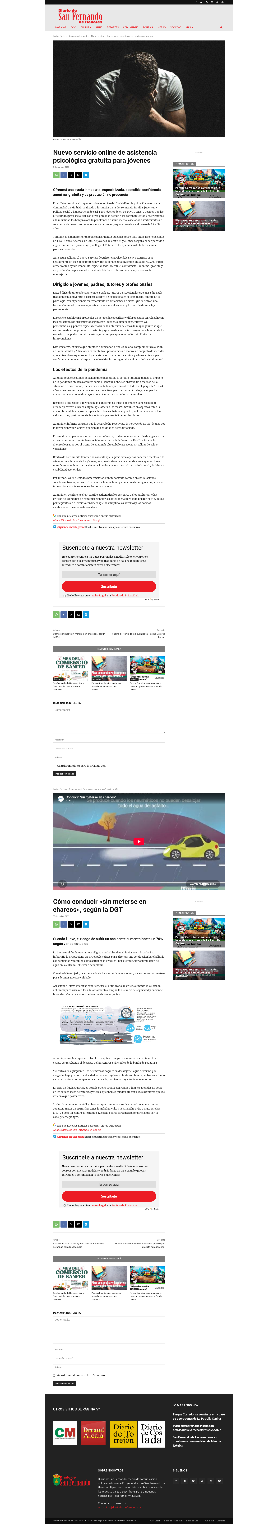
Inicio (55, 36)
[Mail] (201, 2)
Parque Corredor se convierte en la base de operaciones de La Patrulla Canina (146, 686)
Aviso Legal (99, 595)
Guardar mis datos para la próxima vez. (81, 765)
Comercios (58, 679)
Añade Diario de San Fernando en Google (77, 520)
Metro (162, 27)
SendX (156, 599)
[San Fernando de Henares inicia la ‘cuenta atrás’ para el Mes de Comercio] (70, 668)
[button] (221, 27)
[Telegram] (206, 2)
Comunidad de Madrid (79, 36)
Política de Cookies (193, 1520)
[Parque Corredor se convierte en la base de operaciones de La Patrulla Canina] (147, 668)
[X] (211, 2)
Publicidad (209, 1520)
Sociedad (175, 27)
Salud (98, 27)
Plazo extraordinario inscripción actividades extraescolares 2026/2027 (106, 686)
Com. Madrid (131, 27)
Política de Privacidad (124, 595)
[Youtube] (222, 2)
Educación (97, 679)
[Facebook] (196, 2)
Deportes (113, 27)
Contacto (221, 1520)
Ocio (73, 27)
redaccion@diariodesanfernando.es (119, 1507)
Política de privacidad (172, 1520)
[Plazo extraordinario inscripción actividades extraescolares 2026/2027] (109, 668)
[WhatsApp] (217, 2)
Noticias (60, 27)
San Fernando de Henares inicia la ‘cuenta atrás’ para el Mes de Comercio (68, 686)
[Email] (78, 175)
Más (188, 27)
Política (148, 27)
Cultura (86, 27)
